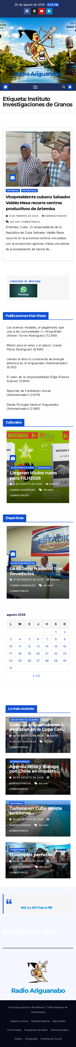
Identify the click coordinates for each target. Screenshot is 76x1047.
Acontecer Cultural (22, 468)
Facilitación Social (51, 1038)
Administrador (56, 216)
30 (64, 661)
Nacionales (44, 468)
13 (38, 646)
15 (55, 646)
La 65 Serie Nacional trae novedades (36, 571)
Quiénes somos (19, 1021)
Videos (18, 1038)
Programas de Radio (36, 1029)
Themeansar (38, 1012)
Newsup (59, 1007)
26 (29, 661)
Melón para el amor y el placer (29, 345)
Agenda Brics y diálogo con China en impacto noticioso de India (34, 771)
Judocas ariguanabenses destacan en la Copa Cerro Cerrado (37, 729)
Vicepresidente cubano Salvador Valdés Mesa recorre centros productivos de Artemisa (38, 202)
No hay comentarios (25, 221)
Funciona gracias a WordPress (27, 1007)
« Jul (36, 675)
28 (47, 661)
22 (56, 653)
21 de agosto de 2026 (28, 579)
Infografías (31, 1038)
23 (64, 653)
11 (20, 646)
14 (47, 646)
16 (64, 646)
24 (11, 661)
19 (29, 653)
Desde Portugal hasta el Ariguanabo (33, 404)
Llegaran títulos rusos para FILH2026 (33, 475)
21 (46, 653)
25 (20, 661)
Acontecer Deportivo (23, 563)
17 (10, 653)
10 (10, 646)
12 (29, 646)
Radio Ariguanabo (38, 74)
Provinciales (29, 190)
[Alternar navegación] (35, 87)
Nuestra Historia (40, 1021)
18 (19, 653)
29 (56, 661)
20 (38, 653)
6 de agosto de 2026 (28, 484)
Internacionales (19, 761)
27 (38, 661)
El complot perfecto (30, 854)
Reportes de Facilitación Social (29, 391)
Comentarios (17, 850)
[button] (63, 87)
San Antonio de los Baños (24, 720)
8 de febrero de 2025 (24, 216)
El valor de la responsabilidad (28, 377)
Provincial (13, 190)
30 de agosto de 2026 (28, 735)
